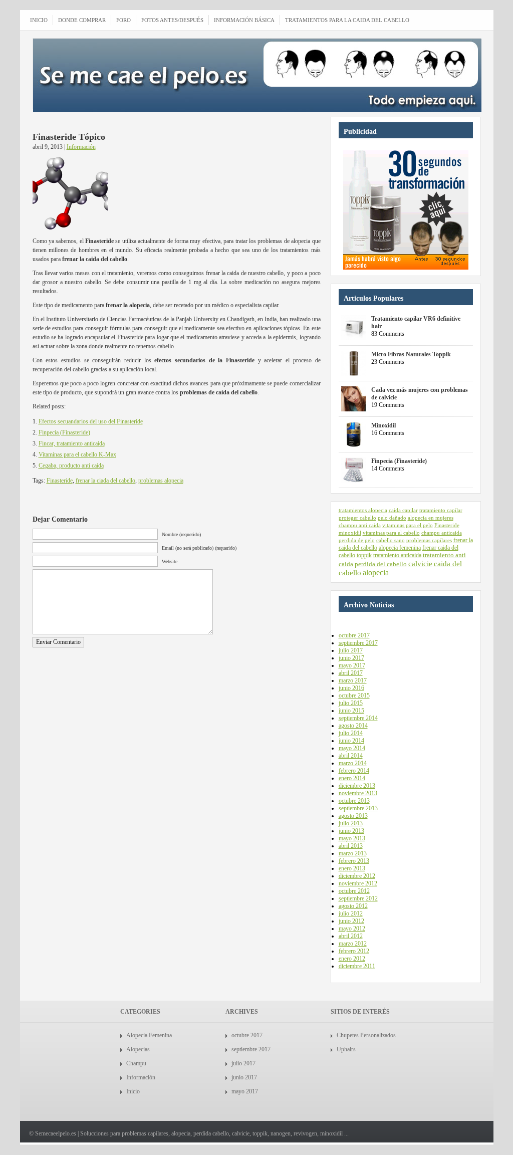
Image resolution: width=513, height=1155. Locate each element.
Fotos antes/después (172, 20)
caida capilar (403, 510)
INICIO (39, 20)
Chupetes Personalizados (366, 1035)
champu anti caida (360, 525)
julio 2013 (351, 823)
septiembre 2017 (358, 642)
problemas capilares (429, 540)
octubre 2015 (354, 695)
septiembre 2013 (358, 808)
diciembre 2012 (357, 875)
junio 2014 (351, 740)
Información (81, 146)
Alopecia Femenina (149, 1035)
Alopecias (138, 1049)
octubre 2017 (354, 635)
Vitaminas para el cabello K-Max (77, 454)
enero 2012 (352, 958)
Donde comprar (82, 20)
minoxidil (350, 533)
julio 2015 (351, 703)
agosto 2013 (353, 815)
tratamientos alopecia (363, 510)
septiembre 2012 (358, 898)
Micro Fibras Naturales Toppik (411, 354)
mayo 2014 (352, 748)
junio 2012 (351, 921)
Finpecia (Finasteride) (64, 432)
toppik (364, 555)
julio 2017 (351, 650)
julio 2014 (351, 733)
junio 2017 (351, 657)
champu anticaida (441, 533)
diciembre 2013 (357, 785)
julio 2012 (351, 913)
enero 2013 (352, 868)
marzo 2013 (353, 853)
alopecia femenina (400, 547)
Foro (123, 20)
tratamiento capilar (440, 510)
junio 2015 (351, 710)
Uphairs (346, 1049)
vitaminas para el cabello (391, 533)
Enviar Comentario (58, 641)
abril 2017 (351, 672)
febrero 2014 (354, 770)
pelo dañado (392, 518)
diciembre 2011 (357, 966)
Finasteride (60, 480)
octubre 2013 (354, 800)
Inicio (133, 1091)
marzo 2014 (353, 763)
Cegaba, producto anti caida (71, 465)
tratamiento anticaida (397, 555)
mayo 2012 (352, 928)
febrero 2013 (354, 860)
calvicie (420, 564)
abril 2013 (351, 845)
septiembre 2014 (358, 718)
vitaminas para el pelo (407, 525)
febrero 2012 (354, 951)
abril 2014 (351, 755)
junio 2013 (351, 830)
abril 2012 (351, 936)
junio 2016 (351, 687)
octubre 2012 (354, 890)
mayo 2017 (352, 665)
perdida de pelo (357, 540)
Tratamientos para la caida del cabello (347, 20)
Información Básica (244, 20)
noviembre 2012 (358, 883)
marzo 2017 (353, 680)
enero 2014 (352, 778)
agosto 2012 (353, 905)
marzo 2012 (353, 943)
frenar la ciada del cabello (105, 480)
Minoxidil (383, 425)
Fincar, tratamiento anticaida (72, 443)
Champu (136, 1063)
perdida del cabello (381, 564)
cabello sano (390, 540)
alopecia (376, 572)
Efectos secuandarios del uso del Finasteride (91, 421)
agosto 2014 (353, 725)
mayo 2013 (352, 838)
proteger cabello (357, 518)
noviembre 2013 (358, 793)
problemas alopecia (160, 480)
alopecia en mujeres (430, 518)
